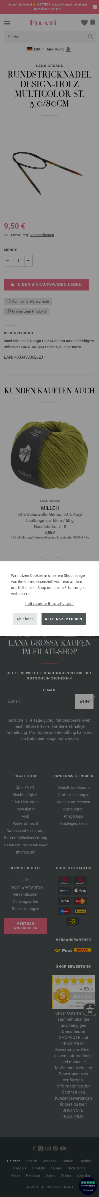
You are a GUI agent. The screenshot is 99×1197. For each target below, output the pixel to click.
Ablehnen (25, 619)
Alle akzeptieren (63, 619)
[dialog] (49, 598)
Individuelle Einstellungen (49, 603)
